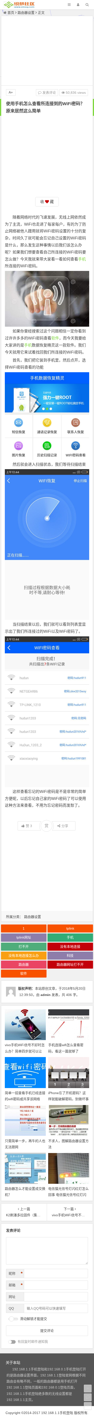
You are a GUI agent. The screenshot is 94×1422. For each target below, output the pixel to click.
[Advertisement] (47, 51)
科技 (70, 955)
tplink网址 (23, 937)
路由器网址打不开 (70, 964)
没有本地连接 (70, 946)
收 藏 (47, 202)
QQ (11, 1308)
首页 (10, 13)
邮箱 (16, 1285)
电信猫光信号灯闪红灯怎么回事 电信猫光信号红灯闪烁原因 (68, 1195)
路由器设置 (26, 13)
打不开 (24, 946)
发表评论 (48, 93)
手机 (82, 259)
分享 (64, 826)
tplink (70, 928)
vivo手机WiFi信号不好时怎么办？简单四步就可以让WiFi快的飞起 (25, 1051)
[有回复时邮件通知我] (12, 1342)
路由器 (24, 964)
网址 (12, 1297)
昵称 (16, 1273)
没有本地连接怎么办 (23, 955)
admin (45, 995)
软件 (55, 338)
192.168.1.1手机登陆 (57, 1413)
